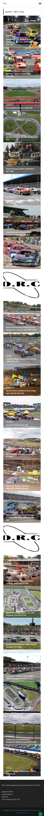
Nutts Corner (11, 546)
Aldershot (10, 68)
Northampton (11, 511)
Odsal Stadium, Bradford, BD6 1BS (19, 108)
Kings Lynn (10, 387)
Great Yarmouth (12, 292)
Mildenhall (10, 482)
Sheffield (9, 577)
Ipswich (9, 356)
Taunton (9, 673)
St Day (9, 641)
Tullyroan (10, 736)
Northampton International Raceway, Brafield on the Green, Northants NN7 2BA (20, 517)
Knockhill (10, 422)
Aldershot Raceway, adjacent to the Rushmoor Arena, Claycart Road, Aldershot (19, 73)
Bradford (10, 104)
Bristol (9, 134)
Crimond (9, 229)
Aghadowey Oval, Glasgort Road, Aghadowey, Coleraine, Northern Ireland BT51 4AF (21, 42)
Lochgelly (10, 451)
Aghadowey (11, 36)
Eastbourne (10, 260)
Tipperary (10, 704)
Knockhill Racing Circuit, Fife (17, 425)
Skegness (10, 609)
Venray (9, 768)
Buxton (9, 165)
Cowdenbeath (11, 197)
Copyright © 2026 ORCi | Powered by (15, 810)
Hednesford (10, 324)
